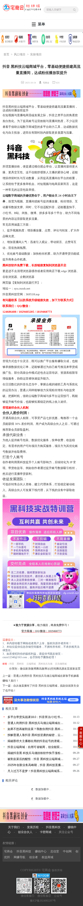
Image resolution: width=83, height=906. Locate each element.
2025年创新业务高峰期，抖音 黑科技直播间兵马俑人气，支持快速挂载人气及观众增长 (36, 765)
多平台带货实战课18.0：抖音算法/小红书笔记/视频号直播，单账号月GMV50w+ (36, 717)
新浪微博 (30, 668)
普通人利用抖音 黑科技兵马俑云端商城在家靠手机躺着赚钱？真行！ (36, 723)
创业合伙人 (25, 832)
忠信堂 (54, 851)
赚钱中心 (41, 851)
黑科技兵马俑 (45, 663)
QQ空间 (51, 668)
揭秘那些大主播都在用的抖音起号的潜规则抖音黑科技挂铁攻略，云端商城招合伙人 (36, 741)
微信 (22, 668)
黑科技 (20, 663)
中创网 (67, 851)
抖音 (11, 663)
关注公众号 (66, 832)
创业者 (33, 857)
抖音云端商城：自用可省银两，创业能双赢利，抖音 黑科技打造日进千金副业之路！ (36, 747)
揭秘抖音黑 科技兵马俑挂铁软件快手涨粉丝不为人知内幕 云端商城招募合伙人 (36, 753)
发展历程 (33, 827)
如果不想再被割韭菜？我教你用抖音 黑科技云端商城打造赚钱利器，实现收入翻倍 (36, 729)
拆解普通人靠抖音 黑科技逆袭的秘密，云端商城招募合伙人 (36, 735)
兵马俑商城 (61, 663)
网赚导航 (19, 857)
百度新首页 (73, 668)
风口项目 (19, 54)
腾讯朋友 (61, 668)
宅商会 (8, 851)
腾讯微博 (41, 668)
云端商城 (31, 663)
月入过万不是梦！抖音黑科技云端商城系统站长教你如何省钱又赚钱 (36, 771)
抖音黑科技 (53, 827)
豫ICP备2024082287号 (43, 900)
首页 (6, 54)
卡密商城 (45, 832)
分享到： (14, 668)
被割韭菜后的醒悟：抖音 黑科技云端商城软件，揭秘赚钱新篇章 (36, 759)
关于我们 (14, 827)
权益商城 (47, 857)
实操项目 (36, 54)
